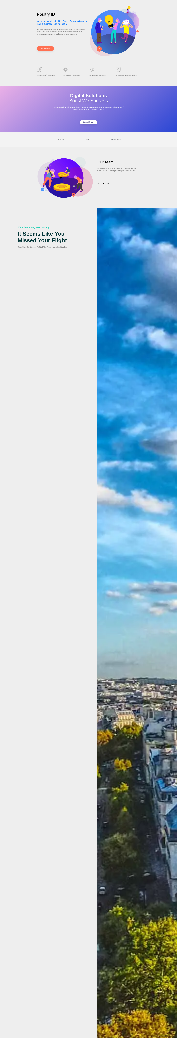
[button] (45, 48)
